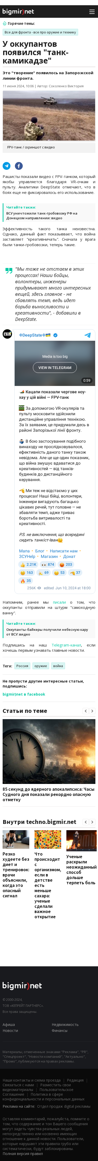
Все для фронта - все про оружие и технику (40, 32)
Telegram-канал (66, 645)
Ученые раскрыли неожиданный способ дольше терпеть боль (81, 869)
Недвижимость (65, 1024)
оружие (40, 665)
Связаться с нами (18, 1084)
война (58, 665)
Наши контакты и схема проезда (32, 1080)
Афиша (9, 1024)
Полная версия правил (23, 1153)
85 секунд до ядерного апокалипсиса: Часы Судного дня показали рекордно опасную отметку (48, 794)
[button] (86, 711)
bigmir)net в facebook (24, 694)
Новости (10, 1030)
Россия (22, 665)
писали (59, 602)
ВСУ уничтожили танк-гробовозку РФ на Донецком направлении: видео (41, 215)
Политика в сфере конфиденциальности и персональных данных (43, 1096)
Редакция (75, 1080)
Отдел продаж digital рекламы (63, 1106)
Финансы (59, 1030)
